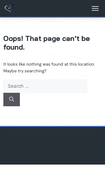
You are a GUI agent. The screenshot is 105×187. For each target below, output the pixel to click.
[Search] (11, 99)
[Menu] (95, 8)
